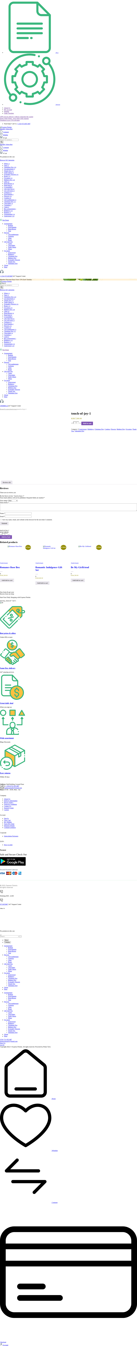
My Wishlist (8, 822)
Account (5, 1345)
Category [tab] (7, 942)
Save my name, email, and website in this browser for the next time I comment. (27, 520)
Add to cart (87, 423)
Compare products (10, 827)
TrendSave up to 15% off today (10, 120)
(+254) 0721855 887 (23, 124)
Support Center (9, 808)
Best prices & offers (8, 633)
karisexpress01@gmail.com (13, 788)
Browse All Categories (7, 160)
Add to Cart (6, 537)
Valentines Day (79, 431)
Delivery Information (10, 801)
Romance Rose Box (10, 567)
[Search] (1, 142)
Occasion (7, 409)
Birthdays (91, 429)
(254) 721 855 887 (6, 1039)
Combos (107, 429)
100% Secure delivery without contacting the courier (16, 117)
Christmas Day (99, 429)
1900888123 (4, 406)
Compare (54, 1202)
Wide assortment (7, 738)
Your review (4, 502)
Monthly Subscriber (6, 129)
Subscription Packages (11, 836)
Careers (6, 810)
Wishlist (6, 111)
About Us (7, 108)
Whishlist (54, 1150)
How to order (8, 845)
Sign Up (2, 1043)
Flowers (113, 429)
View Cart (7, 820)
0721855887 (4, 904)
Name (2, 513)
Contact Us (7, 806)
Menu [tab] (6, 940)
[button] (7, 580)
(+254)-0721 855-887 (12, 786)
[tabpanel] (68, 967)
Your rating (4, 500)
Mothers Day (121, 429)
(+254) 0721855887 (6, 276)
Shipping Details (9, 826)
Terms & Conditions (10, 804)
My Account (8, 110)
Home (2, 409)
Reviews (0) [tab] (7, 482)
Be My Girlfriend (80, 567)
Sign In (6, 818)
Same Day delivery (7, 668)
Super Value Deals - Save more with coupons (14, 118)
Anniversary (13, 409)
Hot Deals (5, 220)
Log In (2, 1045)
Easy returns (5, 773)
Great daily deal (6, 703)
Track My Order (9, 824)
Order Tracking (9, 113)
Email (2, 516)
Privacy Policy (8, 802)
